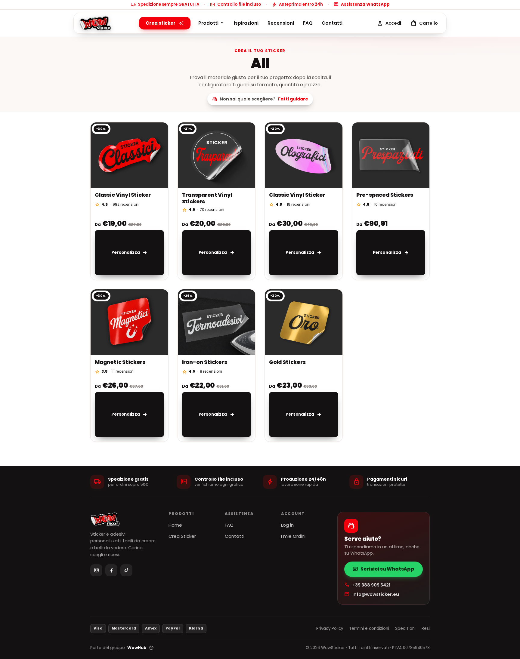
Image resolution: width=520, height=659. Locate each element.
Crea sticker (165, 23)
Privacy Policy (329, 628)
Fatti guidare (293, 99)
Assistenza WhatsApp (362, 5)
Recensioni (281, 23)
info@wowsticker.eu (371, 594)
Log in (287, 525)
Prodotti (211, 23)
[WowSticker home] (96, 23)
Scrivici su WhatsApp (383, 568)
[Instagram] (96, 570)
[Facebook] (111, 570)
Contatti (332, 23)
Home (175, 525)
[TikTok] (126, 570)
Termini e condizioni (369, 628)
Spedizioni (405, 628)
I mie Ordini (293, 536)
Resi (426, 628)
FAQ (308, 23)
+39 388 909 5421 (367, 585)
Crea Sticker (182, 536)
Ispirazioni (246, 23)
